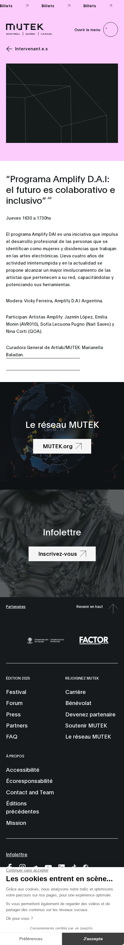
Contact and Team (30, 791)
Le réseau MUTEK (88, 736)
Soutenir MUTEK (86, 725)
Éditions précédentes (22, 807)
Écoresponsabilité (29, 780)
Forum (14, 702)
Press (13, 714)
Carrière (75, 691)
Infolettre (16, 854)
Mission (16, 822)
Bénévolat (78, 702)
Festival (16, 691)
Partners (17, 725)
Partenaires (16, 606)
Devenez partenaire (90, 714)
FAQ (11, 736)
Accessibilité (22, 769)
